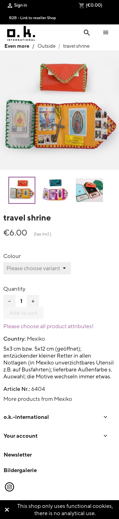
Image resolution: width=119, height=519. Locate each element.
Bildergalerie (20, 470)
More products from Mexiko (37, 399)
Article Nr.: (16, 389)
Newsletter (18, 454)
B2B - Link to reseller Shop (32, 17)
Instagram (9, 487)
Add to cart (23, 313)
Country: (14, 338)
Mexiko (36, 338)
